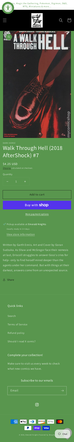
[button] (5, 20)
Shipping (7, 168)
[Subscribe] (62, 390)
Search (12, 316)
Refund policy (16, 333)
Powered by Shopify (47, 435)
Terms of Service (18, 324)
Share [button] (10, 279)
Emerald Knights (32, 435)
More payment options (37, 214)
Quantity (7, 174)
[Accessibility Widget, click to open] (8, 8)
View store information (21, 234)
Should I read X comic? (21, 341)
